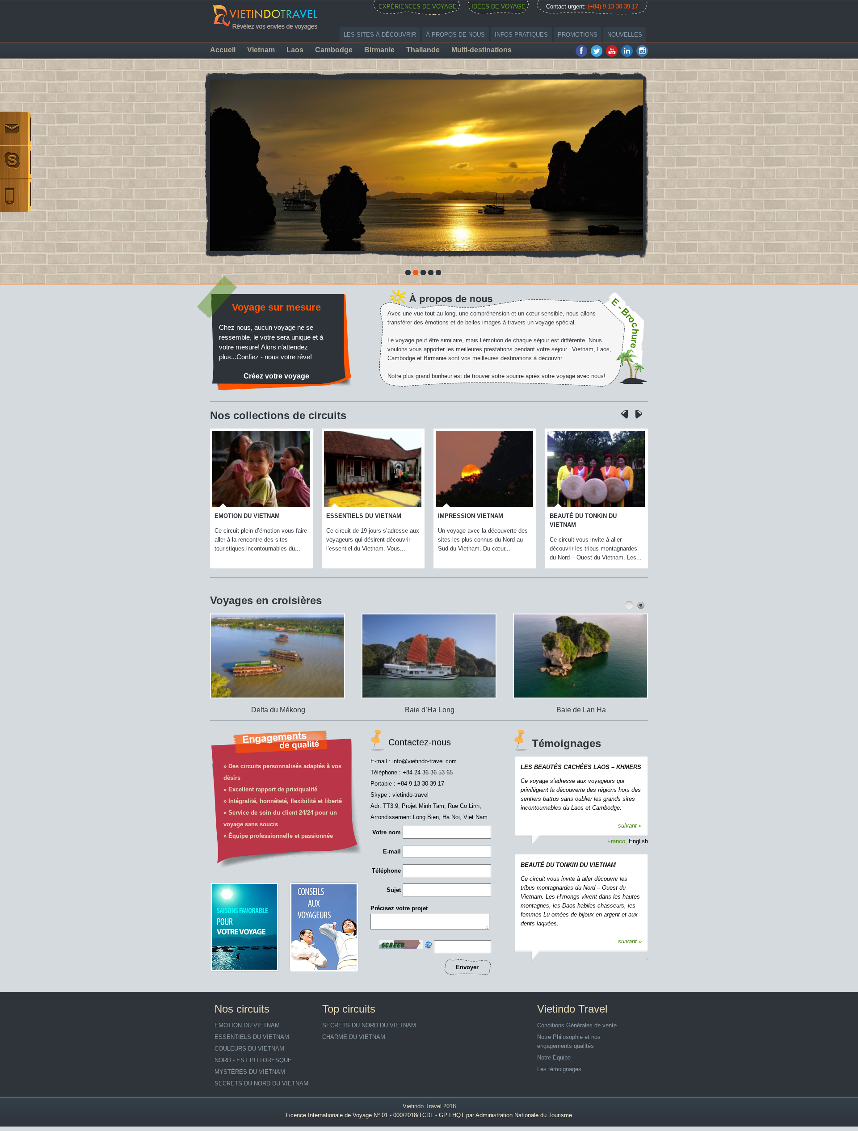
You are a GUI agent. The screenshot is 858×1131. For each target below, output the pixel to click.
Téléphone (386, 870)
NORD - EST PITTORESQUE (253, 1060)
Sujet (394, 890)
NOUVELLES (624, 34)
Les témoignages (559, 1069)
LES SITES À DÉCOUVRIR (380, 34)
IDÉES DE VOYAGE (498, 6)
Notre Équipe (554, 1057)
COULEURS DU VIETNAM (597, 516)
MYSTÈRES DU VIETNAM (249, 1071)
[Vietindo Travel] (265, 16)
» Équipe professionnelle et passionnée (278, 835)
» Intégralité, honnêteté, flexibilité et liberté (282, 801)
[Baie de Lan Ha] (558, 700)
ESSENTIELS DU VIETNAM (264, 516)
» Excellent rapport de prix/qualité (270, 789)
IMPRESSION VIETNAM (371, 516)
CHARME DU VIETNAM (353, 1037)
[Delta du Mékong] (255, 700)
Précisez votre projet (399, 908)
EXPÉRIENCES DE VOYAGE (418, 6)
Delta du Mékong (248, 710)
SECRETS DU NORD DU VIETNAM (261, 1083)
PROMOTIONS (577, 34)
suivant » (630, 825)
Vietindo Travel (422, 1106)
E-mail (392, 851)
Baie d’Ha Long (400, 710)
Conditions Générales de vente (577, 1025)
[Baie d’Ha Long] (407, 700)
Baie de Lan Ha (551, 710)
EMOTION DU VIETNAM (247, 1025)
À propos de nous (455, 34)
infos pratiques (521, 34)
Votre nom (386, 832)
